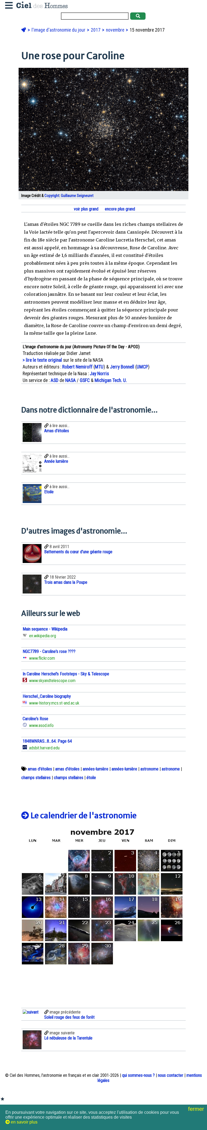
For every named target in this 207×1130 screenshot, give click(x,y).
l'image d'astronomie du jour (59, 30)
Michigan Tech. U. (111, 380)
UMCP (142, 367)
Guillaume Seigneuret (77, 195)
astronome (149, 769)
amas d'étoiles (40, 769)
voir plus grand (85, 209)
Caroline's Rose (35, 718)
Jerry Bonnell (122, 367)
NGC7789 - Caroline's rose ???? (49, 651)
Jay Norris (99, 373)
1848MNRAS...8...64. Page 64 (47, 741)
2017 (96, 30)
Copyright (51, 195)
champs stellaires (36, 777)
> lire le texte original (42, 360)
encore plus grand (119, 209)
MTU (99, 367)
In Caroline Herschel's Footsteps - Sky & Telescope (66, 673)
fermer (197, 1109)
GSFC (85, 380)
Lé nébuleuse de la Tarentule (68, 1038)
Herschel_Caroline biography (47, 696)
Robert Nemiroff (77, 367)
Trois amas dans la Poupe (65, 582)
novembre (115, 30)
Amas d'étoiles (56, 430)
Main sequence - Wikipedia (45, 629)
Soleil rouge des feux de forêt (69, 1017)
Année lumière (56, 461)
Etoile (49, 491)
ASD (54, 380)
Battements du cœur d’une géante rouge (78, 551)
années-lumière (95, 769)
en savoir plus (23, 1122)
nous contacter (170, 1075)
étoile (91, 777)
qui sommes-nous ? (138, 1075)
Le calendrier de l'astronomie (83, 815)
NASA (70, 380)
